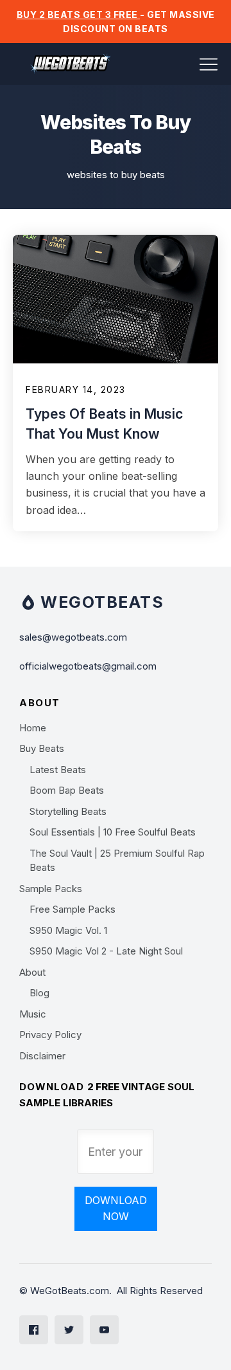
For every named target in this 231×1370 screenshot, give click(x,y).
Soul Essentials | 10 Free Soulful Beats (113, 832)
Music (32, 1014)
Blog (39, 993)
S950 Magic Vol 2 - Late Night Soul (106, 951)
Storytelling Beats (68, 811)
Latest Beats (58, 769)
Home (32, 728)
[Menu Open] (183, 64)
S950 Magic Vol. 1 (68, 930)
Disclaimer (42, 1056)
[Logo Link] (70, 64)
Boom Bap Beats (67, 790)
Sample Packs (50, 888)
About (32, 972)
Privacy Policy (50, 1034)
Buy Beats (41, 748)
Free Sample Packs (73, 909)
